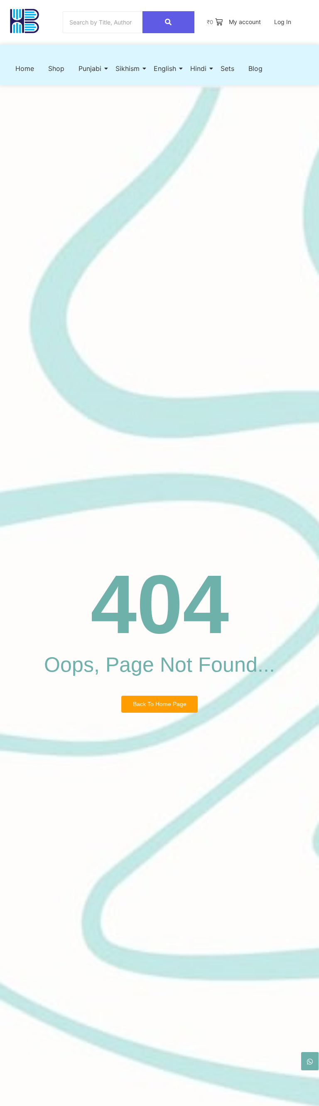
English (165, 68)
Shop (56, 68)
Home (24, 68)
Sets (227, 68)
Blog (255, 68)
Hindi (198, 68)
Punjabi (90, 68)
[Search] (168, 22)
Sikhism (127, 68)
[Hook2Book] (24, 21)
